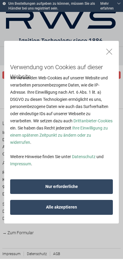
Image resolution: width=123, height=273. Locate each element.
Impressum (20, 163)
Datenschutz (84, 156)
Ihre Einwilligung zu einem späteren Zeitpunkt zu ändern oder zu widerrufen (59, 135)
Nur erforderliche (61, 186)
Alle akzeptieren (61, 207)
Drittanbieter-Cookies (93, 120)
